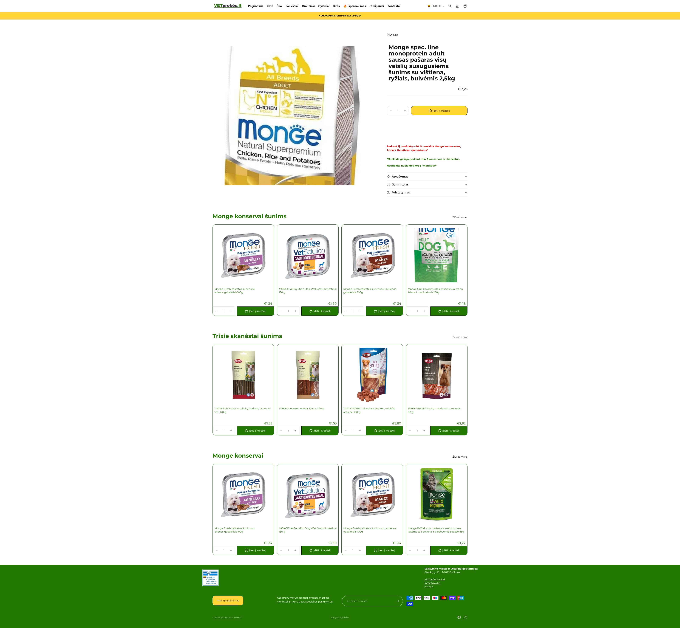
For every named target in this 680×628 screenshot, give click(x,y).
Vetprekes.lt (226, 617)
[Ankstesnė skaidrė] (286, 255)
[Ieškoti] (450, 6)
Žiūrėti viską (460, 217)
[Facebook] (459, 617)
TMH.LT (238, 617)
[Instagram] (465, 617)
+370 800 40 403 (434, 579)
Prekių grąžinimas (228, 600)
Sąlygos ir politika (340, 617)
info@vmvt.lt (432, 583)
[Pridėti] (265, 277)
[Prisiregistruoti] (397, 601)
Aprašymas (400, 176)
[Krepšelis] (465, 6)
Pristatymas (401, 192)
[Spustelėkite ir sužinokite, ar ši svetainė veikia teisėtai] (210, 578)
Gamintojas (400, 184)
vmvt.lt (428, 586)
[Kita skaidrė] (329, 255)
